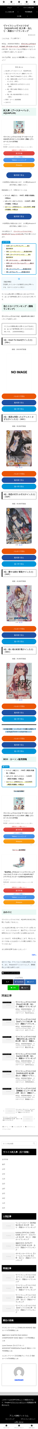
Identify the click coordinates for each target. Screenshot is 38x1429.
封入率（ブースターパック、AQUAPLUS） (18, 71)
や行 (3, 1198)
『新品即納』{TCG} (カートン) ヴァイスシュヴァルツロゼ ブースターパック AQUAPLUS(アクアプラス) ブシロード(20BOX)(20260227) (19, 874)
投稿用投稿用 (19, 1380)
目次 (16, 67)
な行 (3, 1183)
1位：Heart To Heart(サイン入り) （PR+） (20, 76)
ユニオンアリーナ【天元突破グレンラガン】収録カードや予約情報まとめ (18, 1357)
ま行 (3, 1193)
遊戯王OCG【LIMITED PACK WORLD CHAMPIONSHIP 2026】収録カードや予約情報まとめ (18, 1337)
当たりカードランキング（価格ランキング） (19, 73)
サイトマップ (9, 1419)
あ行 (3, 1164)
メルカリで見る (19, 396)
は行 (3, 1188)
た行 (3, 1179)
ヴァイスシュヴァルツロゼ (11, 973)
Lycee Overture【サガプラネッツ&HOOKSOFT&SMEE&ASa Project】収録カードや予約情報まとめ (19, 1348)
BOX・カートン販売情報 (13, 99)
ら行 (3, 1203)
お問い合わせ (19, 1422)
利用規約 (30, 1402)
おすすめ (5, 1159)
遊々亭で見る (19, 409)
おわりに (8, 102)
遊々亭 (20, 467)
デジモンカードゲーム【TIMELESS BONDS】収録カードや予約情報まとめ (19, 1329)
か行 (3, 1169)
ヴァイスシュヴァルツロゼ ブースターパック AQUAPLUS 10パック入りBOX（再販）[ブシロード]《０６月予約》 (18, 139)
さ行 (3, 1174)
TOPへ (34, 955)
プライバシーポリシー (18, 1402)
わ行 (3, 1208)
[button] (24, 987)
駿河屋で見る (19, 175)
